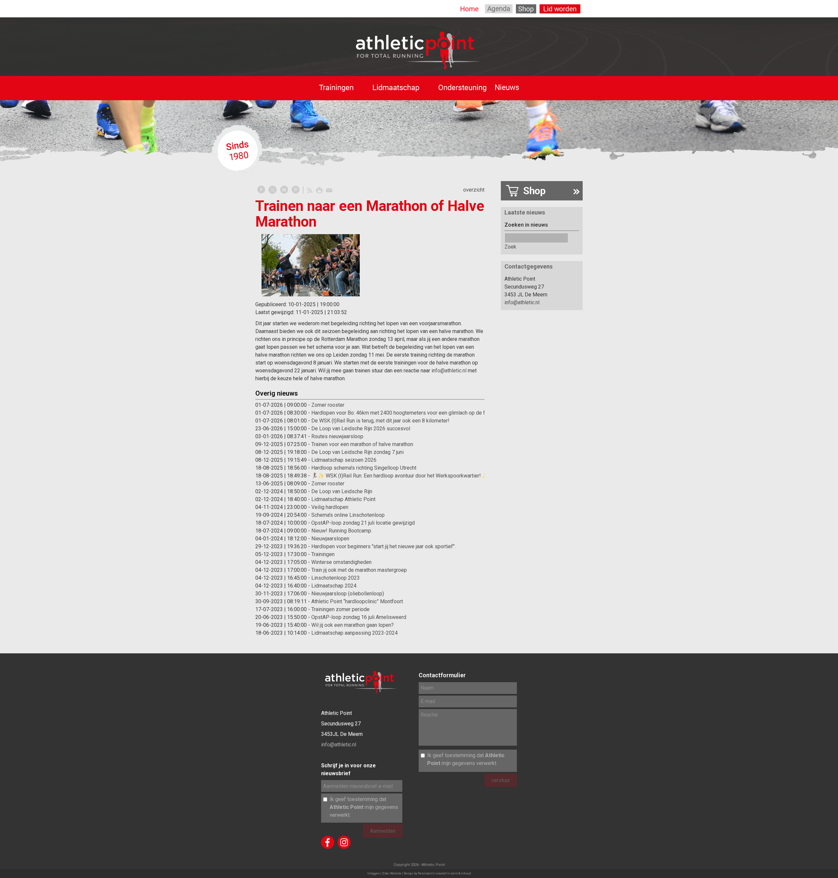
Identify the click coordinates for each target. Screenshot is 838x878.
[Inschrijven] (542, 192)
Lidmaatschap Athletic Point (343, 499)
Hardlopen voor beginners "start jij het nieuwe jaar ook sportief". (383, 546)
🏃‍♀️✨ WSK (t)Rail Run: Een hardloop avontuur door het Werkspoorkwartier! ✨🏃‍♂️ (403, 476)
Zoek (510, 247)
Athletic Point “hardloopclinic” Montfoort (357, 601)
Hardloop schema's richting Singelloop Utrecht (363, 468)
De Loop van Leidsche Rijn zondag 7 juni (357, 452)
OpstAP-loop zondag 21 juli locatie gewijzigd (363, 523)
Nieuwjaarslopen (330, 538)
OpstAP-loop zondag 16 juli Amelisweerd (358, 617)
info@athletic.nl (448, 370)
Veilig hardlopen (329, 507)
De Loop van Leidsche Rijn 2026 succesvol (360, 428)
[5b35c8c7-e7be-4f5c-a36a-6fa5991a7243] (310, 265)
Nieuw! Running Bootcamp (341, 531)
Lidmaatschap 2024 (333, 586)
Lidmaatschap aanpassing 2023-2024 (354, 633)
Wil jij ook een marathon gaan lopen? (352, 625)
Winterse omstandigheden (341, 562)
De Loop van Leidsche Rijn (341, 491)
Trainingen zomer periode (340, 609)
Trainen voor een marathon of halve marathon (362, 444)
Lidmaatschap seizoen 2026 (343, 460)
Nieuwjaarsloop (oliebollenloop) (347, 593)
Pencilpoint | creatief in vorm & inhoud (444, 873)
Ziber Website (391, 873)
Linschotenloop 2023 (335, 578)
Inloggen (373, 873)
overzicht (473, 190)
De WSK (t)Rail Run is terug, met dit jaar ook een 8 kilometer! (380, 421)
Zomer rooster (327, 405)
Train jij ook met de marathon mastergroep (359, 570)
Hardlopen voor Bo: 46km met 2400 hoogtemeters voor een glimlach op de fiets (402, 413)
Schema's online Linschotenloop (348, 515)
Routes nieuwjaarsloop (337, 436)
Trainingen (323, 554)
